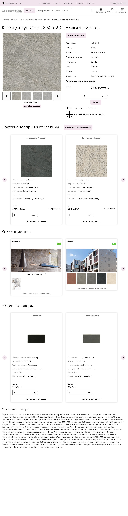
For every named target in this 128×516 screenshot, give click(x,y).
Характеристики (76, 35)
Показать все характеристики (80, 81)
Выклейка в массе (32, 106)
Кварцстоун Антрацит (36, 138)
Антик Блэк (36, 316)
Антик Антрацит (91, 316)
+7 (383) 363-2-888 (118, 3)
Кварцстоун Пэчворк (91, 138)
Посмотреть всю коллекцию (78, 127)
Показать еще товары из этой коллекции (36, 293)
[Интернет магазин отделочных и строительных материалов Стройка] (12, 11)
